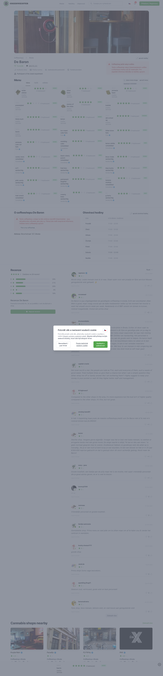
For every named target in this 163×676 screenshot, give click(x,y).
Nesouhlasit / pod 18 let (63, 344)
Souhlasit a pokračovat (100, 344)
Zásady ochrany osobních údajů (74, 336)
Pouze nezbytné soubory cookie (82, 344)
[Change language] (105, 330)
